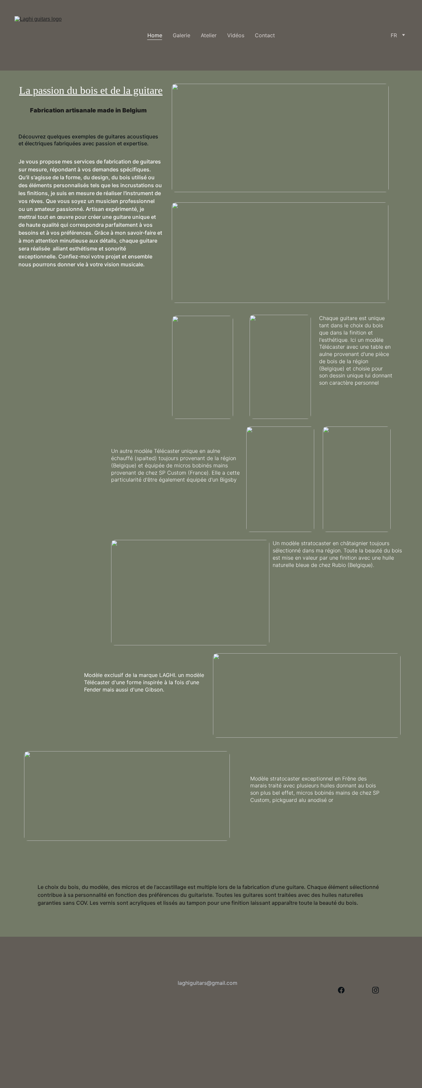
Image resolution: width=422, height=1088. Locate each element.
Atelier (209, 35)
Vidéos (235, 35)
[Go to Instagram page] (375, 990)
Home (154, 35)
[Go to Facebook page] (341, 990)
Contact (265, 35)
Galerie (181, 35)
